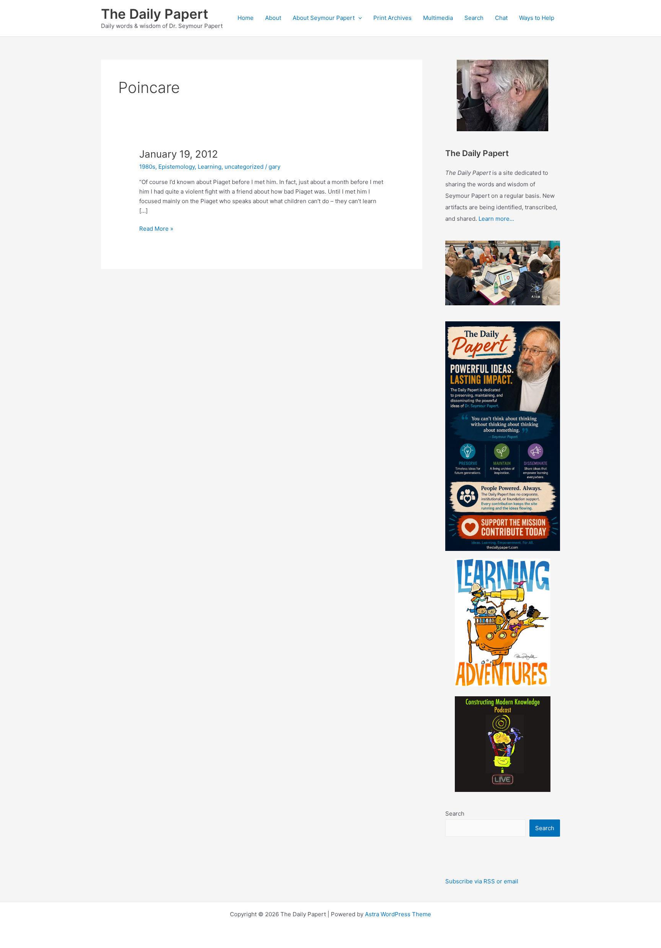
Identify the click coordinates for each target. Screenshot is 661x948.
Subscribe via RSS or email (481, 881)
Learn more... (496, 218)
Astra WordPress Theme (398, 914)
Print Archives (392, 17)
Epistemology (176, 166)
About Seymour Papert (324, 17)
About (273, 17)
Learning (209, 166)
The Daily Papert (154, 14)
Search (474, 17)
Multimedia (438, 17)
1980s (147, 166)
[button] (358, 18)
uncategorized (244, 166)
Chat (501, 17)
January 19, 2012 (178, 154)
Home (246, 17)
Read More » (156, 229)
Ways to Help (536, 17)
